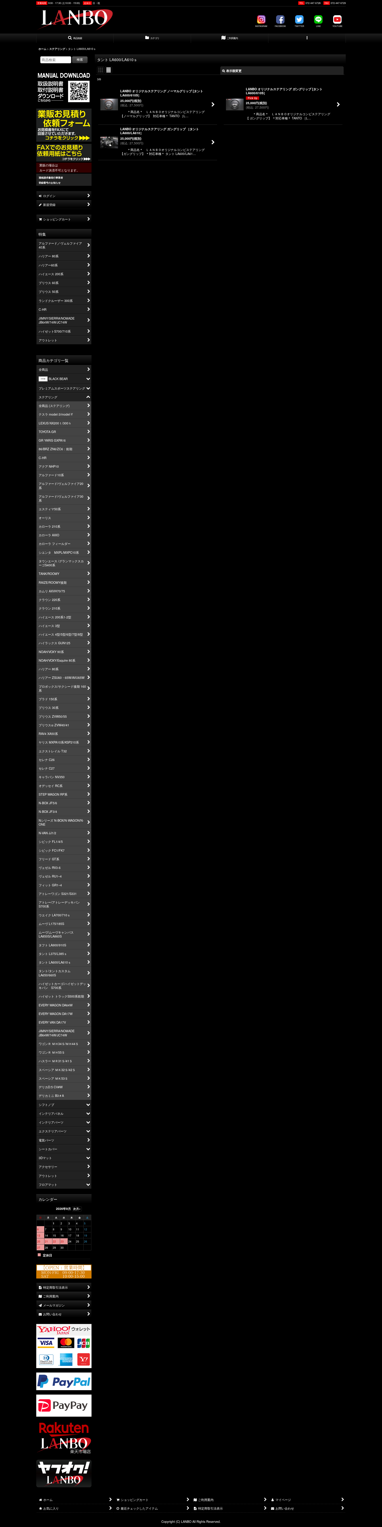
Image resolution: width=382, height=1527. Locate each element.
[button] (75, 38)
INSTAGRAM (261, 26)
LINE (318, 26)
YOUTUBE (337, 26)
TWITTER (299, 26)
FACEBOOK (280, 26)
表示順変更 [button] (234, 70)
